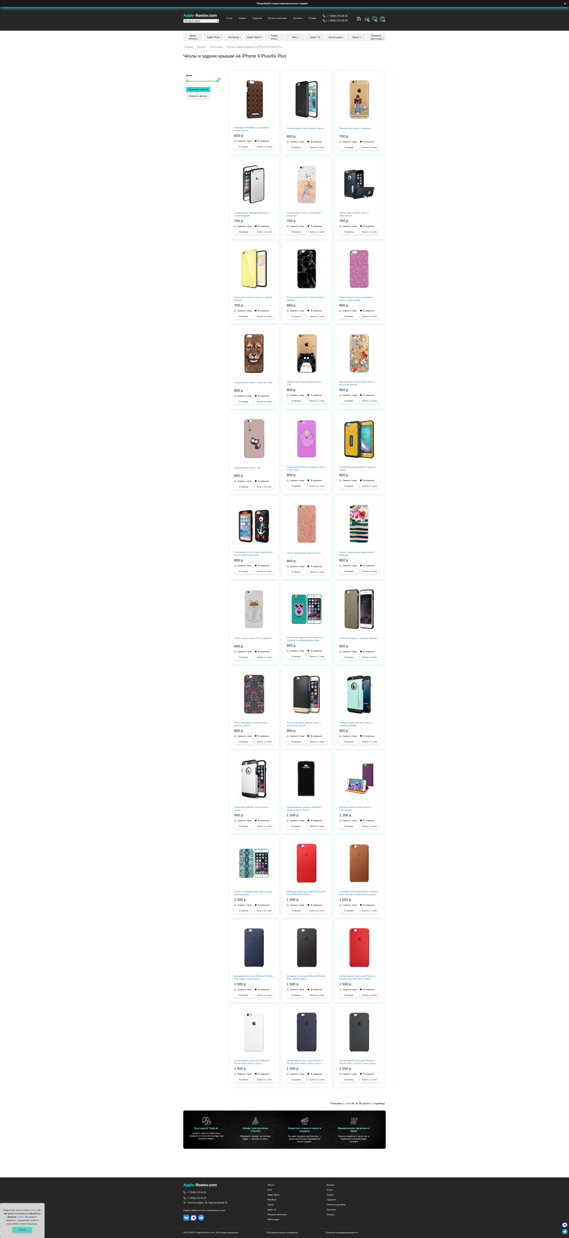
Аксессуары (216, 47)
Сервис (242, 18)
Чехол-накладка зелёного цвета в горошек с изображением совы (305, 638)
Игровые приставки (277, 1214)
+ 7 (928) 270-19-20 (337, 16)
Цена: (189, 75)
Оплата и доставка (277, 18)
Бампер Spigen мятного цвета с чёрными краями (356, 724)
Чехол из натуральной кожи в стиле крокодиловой (253, 893)
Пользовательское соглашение (282, 1232)
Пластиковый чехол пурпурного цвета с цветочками (356, 298)
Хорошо (22, 1230)
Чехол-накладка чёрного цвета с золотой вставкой (304, 724)
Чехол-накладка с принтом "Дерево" (358, 638)
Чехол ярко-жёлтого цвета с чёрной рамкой (253, 298)
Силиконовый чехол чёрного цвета (305, 128)
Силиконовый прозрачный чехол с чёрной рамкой (252, 214)
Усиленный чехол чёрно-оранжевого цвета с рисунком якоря (253, 553)
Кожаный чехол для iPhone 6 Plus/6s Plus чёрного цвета (306, 977)
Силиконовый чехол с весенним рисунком (304, 214)
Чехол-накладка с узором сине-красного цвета (251, 724)
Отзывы (312, 18)
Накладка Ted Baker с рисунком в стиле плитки (252, 129)
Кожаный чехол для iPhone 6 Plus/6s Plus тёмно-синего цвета (253, 977)
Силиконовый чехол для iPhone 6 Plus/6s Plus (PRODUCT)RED (357, 977)
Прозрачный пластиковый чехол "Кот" (304, 383)
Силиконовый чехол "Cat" (247, 467)
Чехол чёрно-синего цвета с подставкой (354, 214)
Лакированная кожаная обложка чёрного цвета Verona (304, 808)
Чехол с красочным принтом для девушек (356, 553)
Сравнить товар (244, 141)
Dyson (271, 1204)
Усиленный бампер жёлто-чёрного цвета (357, 468)
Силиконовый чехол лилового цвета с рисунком (306, 468)
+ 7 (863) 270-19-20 (337, 20)
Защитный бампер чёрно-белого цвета (251, 808)
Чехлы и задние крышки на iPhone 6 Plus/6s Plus (254, 47)
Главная (189, 47)
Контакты (297, 18)
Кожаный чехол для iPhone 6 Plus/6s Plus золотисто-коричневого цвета (358, 893)
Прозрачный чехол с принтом (355, 128)
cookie (20, 1217)
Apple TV (272, 1209)
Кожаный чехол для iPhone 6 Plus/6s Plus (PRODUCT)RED (306, 893)
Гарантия (257, 18)
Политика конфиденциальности (342, 1232)
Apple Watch (273, 1195)
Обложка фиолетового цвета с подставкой (355, 808)
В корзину (243, 147)
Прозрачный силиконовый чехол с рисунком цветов (357, 383)
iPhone (271, 1185)
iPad (270, 1190)
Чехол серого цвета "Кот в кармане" (253, 638)
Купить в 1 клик (264, 147)
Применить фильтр (198, 89)
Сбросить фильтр (197, 96)
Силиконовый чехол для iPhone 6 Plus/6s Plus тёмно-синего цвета (304, 1062)
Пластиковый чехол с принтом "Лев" (253, 382)
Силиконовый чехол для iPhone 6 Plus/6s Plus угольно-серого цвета (357, 1062)
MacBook (272, 1199)
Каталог (201, 47)
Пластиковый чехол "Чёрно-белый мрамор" (305, 298)
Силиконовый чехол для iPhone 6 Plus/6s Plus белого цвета (252, 1062)
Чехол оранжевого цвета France (304, 553)
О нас (230, 18)
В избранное (263, 141)
